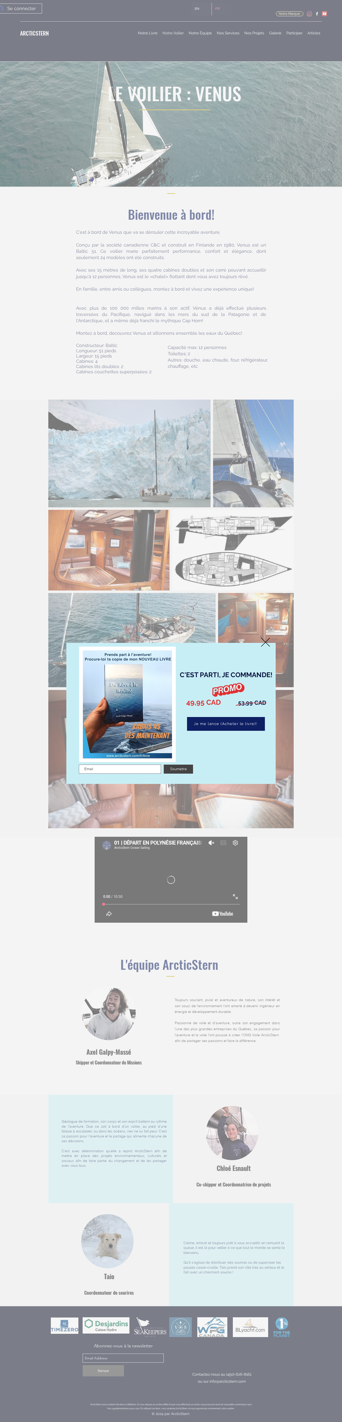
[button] (265, 642)
